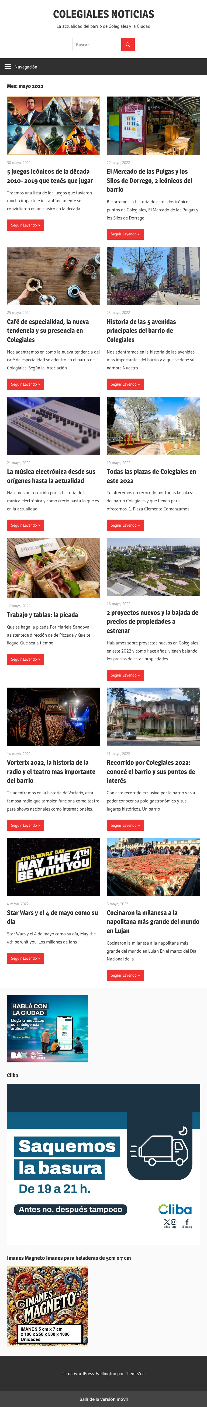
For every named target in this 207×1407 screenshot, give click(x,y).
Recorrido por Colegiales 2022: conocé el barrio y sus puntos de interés (151, 771)
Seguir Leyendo (24, 225)
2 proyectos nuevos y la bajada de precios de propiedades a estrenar (152, 621)
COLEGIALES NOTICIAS (103, 13)
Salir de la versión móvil (104, 1399)
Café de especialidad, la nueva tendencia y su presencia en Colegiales (48, 331)
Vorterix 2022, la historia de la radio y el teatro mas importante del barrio (51, 771)
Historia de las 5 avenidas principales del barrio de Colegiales (141, 331)
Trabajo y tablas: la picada (42, 615)
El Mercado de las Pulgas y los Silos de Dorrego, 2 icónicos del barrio (149, 180)
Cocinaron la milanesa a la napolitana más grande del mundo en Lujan (153, 922)
